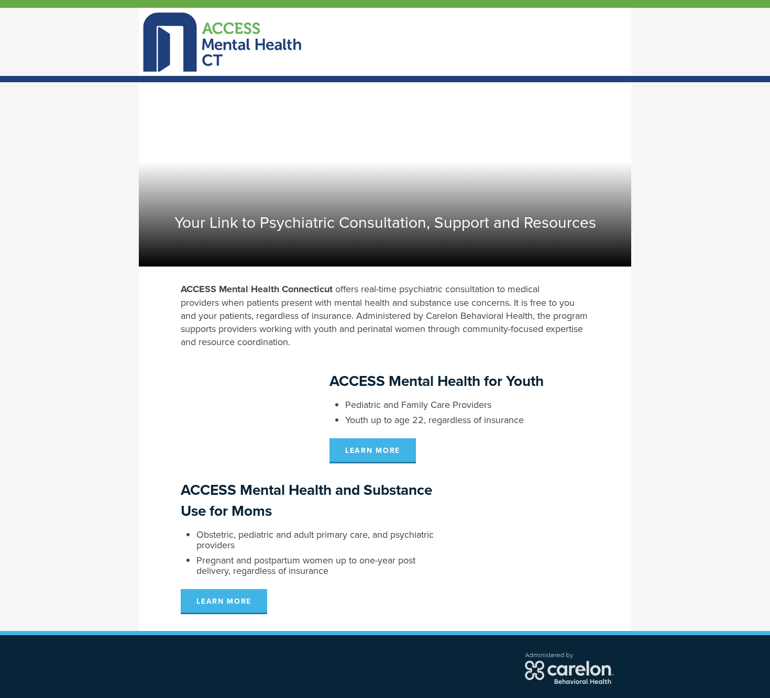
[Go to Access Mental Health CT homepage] (222, 41)
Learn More (372, 450)
